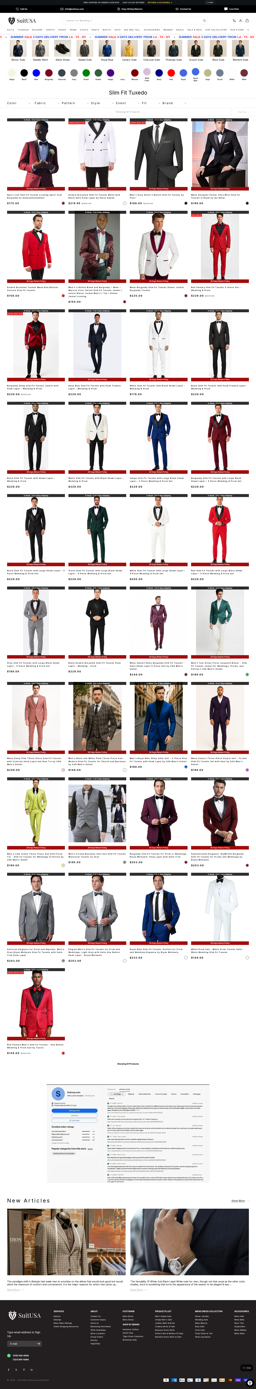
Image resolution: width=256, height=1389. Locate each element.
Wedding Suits (201, 1320)
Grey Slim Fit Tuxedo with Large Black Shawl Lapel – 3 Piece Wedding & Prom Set (33, 664)
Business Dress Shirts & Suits (168, 1337)
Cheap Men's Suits (163, 1320)
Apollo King (128, 1333)
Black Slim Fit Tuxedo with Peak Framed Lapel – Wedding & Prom (219, 387)
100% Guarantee (98, 1330)
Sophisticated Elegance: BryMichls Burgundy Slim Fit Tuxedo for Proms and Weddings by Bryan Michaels (217, 857)
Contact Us (96, 1316)
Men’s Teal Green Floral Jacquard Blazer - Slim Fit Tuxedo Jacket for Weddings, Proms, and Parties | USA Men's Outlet (219, 666)
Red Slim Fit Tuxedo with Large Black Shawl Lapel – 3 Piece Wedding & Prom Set (217, 572)
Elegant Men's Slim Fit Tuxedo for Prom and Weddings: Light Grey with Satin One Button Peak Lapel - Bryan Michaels (94, 952)
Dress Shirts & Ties (204, 1333)
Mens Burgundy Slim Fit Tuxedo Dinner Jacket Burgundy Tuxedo (157, 288)
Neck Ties (239, 1323)
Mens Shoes (128, 1320)
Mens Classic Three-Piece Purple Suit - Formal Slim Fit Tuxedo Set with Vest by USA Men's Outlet (219, 761)
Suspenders (239, 1326)
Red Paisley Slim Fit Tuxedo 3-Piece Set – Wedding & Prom (216, 288)
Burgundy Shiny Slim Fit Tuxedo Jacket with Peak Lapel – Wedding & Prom (33, 387)
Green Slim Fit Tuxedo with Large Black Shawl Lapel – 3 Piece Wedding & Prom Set (95, 572)
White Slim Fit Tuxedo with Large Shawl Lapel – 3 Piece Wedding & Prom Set (157, 572)
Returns (57, 1316)
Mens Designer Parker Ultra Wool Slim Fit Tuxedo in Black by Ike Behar (215, 196)
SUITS (10, 30)
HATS (118, 30)
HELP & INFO (194, 30)
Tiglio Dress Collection (133, 1336)
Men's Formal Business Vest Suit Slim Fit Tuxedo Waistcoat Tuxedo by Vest (97, 855)
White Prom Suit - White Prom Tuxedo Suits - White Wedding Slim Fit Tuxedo (217, 950)
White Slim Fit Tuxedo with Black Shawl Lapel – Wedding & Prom (157, 387)
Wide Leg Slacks (203, 1337)
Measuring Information (101, 1326)
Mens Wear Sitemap (63, 1323)
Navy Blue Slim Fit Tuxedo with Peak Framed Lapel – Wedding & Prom (94, 387)
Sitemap (57, 1320)
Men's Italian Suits (163, 1316)
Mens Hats (239, 1316)
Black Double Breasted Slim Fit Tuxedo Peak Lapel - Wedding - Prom (94, 664)
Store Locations (98, 1333)
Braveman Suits (130, 1340)
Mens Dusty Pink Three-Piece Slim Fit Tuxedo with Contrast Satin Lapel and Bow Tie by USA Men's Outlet (34, 761)
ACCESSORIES (152, 30)
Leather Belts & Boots (165, 1323)
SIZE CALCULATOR (216, 30)
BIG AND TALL (132, 30)
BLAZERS (37, 30)
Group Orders (97, 1337)
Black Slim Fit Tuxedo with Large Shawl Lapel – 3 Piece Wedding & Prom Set (36, 572)
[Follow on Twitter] (16, 1369)
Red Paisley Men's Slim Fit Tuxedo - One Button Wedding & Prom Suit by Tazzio (35, 1046)
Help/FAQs (95, 1344)
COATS (84, 30)
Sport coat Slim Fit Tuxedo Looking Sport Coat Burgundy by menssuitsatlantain (34, 196)
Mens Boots (128, 1316)
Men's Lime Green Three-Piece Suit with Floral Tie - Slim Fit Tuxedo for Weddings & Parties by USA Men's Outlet (35, 857)
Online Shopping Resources (66, 1326)
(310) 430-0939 (21, 1355)
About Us (95, 1323)
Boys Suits (199, 1326)
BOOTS (107, 30)
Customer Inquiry (98, 1320)
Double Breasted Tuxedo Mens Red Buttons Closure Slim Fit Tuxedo (32, 288)
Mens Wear (239, 1333)
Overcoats (200, 1330)
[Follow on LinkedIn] (31, 1369)
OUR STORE (237, 30)
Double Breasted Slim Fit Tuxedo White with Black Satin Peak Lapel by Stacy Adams (94, 196)
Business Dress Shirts (165, 1330)
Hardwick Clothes (131, 1329)
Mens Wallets (240, 1330)
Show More (238, 1200)
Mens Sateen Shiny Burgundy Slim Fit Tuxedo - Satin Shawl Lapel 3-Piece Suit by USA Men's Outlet (157, 666)
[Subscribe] (38, 1344)
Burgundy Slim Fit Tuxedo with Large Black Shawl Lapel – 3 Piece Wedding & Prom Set (216, 479)
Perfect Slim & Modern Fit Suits (169, 1333)
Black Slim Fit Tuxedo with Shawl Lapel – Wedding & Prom (31, 479)
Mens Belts (239, 1320)
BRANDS (168, 30)
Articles (94, 1340)
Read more (13, 1289)
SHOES (62, 30)
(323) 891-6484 (21, 1359)
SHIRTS (50, 30)
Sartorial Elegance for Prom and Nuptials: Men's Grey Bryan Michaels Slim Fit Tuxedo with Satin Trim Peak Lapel (35, 952)
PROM (73, 30)
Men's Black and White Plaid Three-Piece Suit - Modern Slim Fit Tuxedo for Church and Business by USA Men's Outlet (97, 761)
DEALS (180, 30)
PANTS (95, 30)
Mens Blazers (201, 1323)
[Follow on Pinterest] (24, 1369)
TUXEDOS (23, 30)
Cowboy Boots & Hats (165, 1326)
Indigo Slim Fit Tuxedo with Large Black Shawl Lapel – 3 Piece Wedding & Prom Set (157, 479)
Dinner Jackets (202, 1316)
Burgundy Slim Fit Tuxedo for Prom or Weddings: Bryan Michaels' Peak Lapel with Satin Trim (158, 855)
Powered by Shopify (38, 1380)
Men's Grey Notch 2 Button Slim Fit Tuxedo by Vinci (157, 196)
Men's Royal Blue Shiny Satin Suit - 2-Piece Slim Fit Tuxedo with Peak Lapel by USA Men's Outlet (158, 760)
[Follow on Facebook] (8, 1369)
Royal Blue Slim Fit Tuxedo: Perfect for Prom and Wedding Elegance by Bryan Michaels (156, 950)
